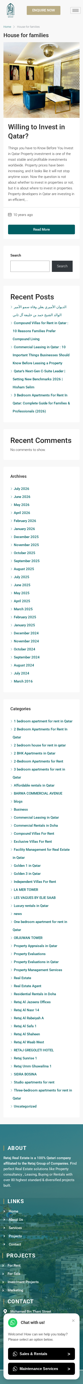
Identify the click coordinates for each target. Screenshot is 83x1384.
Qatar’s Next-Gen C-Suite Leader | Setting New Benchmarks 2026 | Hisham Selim (39, 379)
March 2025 (23, 609)
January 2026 (24, 529)
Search (15, 255)
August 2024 (24, 665)
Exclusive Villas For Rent (33, 842)
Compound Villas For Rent (34, 834)
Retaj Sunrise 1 (25, 1058)
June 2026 (22, 497)
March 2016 (23, 681)
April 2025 (22, 601)
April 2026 (22, 513)
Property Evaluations (30, 954)
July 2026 (21, 489)
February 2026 (25, 521)
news (18, 914)
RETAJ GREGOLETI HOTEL (34, 1050)
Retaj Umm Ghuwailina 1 (33, 1066)
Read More (41, 229)
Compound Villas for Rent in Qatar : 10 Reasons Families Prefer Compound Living (40, 331)
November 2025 (26, 545)
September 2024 (27, 657)
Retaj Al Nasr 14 (26, 1010)
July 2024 (21, 673)
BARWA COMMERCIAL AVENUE (38, 793)
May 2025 (22, 593)
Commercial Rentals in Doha (36, 825)
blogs (18, 801)
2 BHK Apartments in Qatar (34, 753)
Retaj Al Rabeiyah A (29, 1018)
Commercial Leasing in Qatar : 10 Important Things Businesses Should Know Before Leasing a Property (41, 355)
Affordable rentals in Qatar (34, 785)
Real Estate (22, 978)
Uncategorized (25, 1106)
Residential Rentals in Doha (35, 994)
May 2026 (22, 505)
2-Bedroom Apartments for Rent (38, 761)
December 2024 (26, 633)
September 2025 (27, 561)
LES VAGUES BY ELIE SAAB (35, 898)
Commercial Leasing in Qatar (36, 817)
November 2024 (26, 641)
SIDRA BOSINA (25, 1074)
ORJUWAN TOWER (28, 938)
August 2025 (24, 569)
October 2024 (24, 649)
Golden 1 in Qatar (27, 866)
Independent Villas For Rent (35, 882)
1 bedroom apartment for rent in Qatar (43, 721)
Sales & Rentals (45, 1353)
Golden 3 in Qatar (27, 874)
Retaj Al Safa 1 (25, 1026)
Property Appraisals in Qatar (35, 946)
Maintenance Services (45, 1368)
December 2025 (26, 537)
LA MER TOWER (26, 890)
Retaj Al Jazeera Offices (32, 1002)
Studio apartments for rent (34, 1082)
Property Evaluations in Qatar (36, 962)
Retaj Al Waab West (29, 1042)
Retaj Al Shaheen (27, 1034)
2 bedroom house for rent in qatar (40, 745)
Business (21, 809)
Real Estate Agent (27, 986)
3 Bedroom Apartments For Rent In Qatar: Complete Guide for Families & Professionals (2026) (41, 403)
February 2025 (25, 617)
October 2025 (24, 553)
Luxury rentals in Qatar (31, 906)
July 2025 (21, 577)
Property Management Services (38, 970)
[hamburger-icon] (75, 10)
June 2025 (22, 585)
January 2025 (24, 625)
